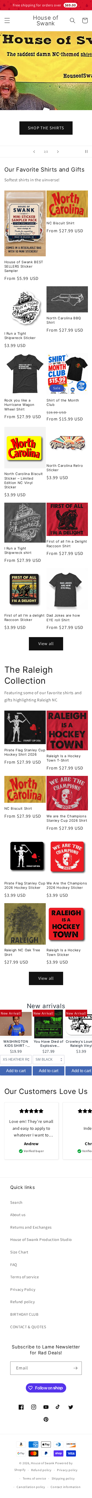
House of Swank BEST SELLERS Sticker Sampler (23, 266)
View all (46, 643)
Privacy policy (67, 1470)
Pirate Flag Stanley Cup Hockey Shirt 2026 (24, 752)
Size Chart (19, 1251)
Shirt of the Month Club (63, 402)
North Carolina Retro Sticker (65, 467)
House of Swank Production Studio (41, 1239)
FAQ (13, 1264)
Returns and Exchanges (31, 1227)
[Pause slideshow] (86, 151)
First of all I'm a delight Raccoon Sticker (24, 617)
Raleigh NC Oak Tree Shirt (22, 952)
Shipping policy (63, 1478)
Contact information (66, 1487)
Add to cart (16, 1071)
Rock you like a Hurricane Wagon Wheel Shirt (19, 404)
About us (17, 1214)
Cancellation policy (31, 1487)
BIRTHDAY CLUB (24, 1314)
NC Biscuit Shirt (61, 223)
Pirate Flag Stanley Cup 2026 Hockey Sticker (24, 885)
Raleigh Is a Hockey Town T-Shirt (64, 758)
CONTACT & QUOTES (28, 1326)
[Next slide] (57, 151)
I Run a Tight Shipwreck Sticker (20, 335)
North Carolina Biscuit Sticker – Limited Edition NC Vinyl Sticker (23, 480)
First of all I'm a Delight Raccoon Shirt (67, 543)
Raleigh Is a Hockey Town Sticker (64, 952)
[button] (7, 20)
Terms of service (24, 1276)
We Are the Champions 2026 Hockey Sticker (67, 885)
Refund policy (22, 1301)
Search (16, 1202)
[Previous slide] (34, 151)
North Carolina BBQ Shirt (64, 320)
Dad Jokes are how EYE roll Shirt (63, 617)
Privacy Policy (22, 1289)
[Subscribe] (75, 1368)
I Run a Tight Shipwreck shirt (18, 550)
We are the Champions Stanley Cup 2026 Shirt (67, 818)
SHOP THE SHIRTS (46, 128)
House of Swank (42, 1463)
